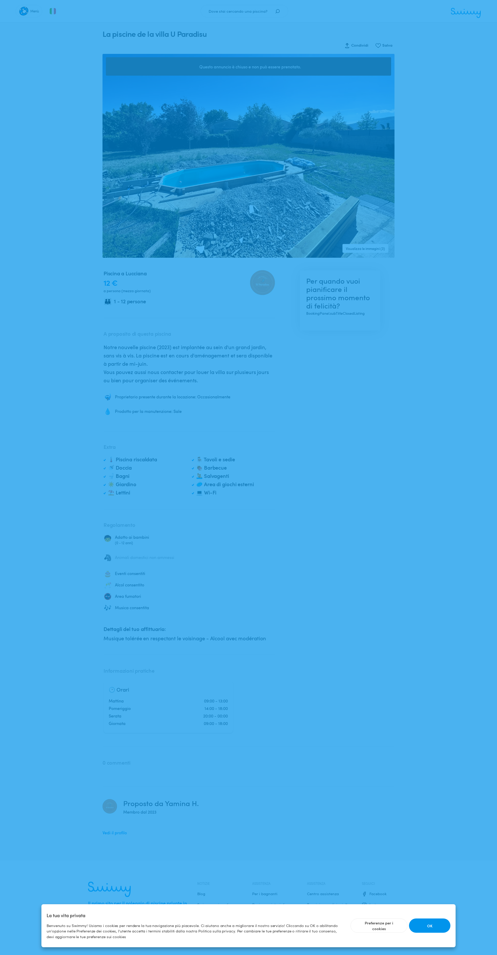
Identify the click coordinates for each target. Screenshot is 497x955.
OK (430, 925)
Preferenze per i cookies (379, 925)
